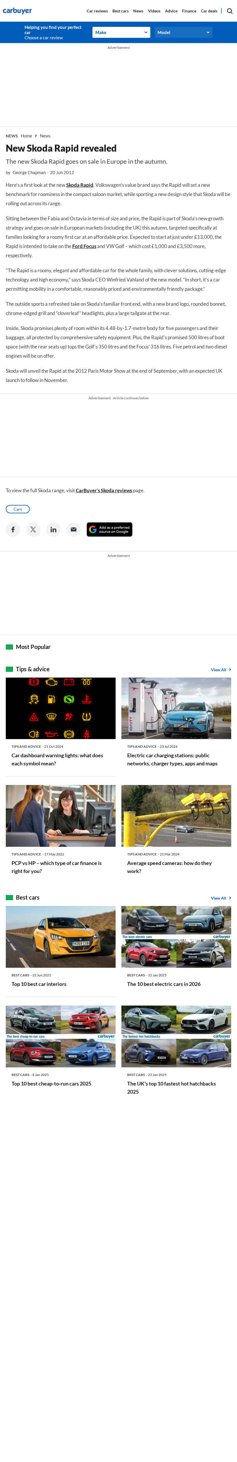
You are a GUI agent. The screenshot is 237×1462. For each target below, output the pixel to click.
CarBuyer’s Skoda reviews (104, 490)
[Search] (229, 11)
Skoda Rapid (79, 185)
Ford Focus (84, 246)
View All (218, 669)
